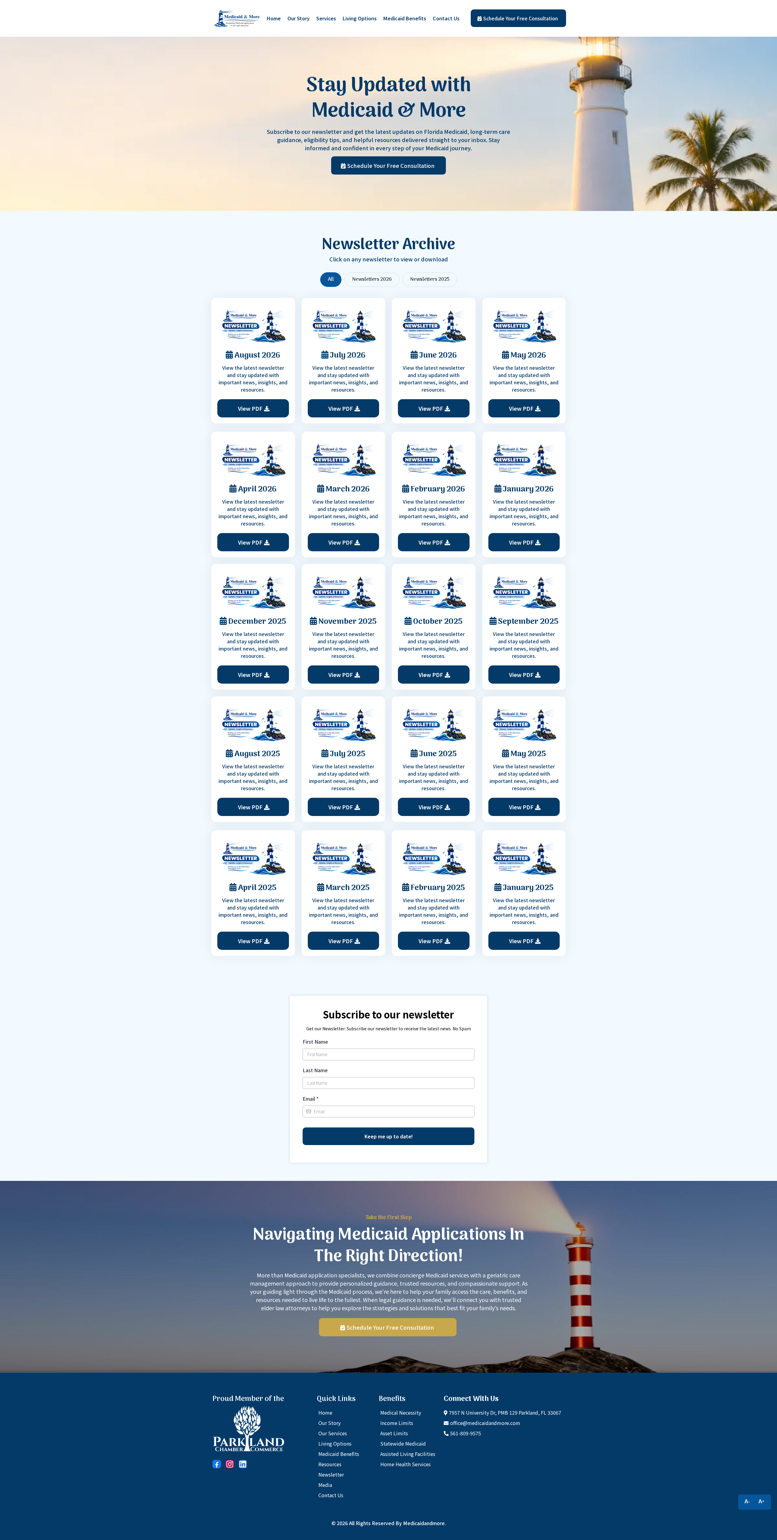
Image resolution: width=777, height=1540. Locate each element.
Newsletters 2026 (372, 280)
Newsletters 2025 (430, 280)
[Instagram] (230, 1464)
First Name (315, 1041)
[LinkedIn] (243, 1464)
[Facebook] (216, 1464)
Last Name (315, 1070)
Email (311, 1098)
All (331, 280)
